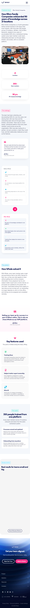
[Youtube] (10, 592)
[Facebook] (3, 592)
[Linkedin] (7, 592)
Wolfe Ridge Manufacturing (10, 510)
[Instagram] (12, 592)
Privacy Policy (5, 603)
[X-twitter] (5, 592)
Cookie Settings (24, 603)
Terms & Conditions (14, 603)
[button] (26, 2)
